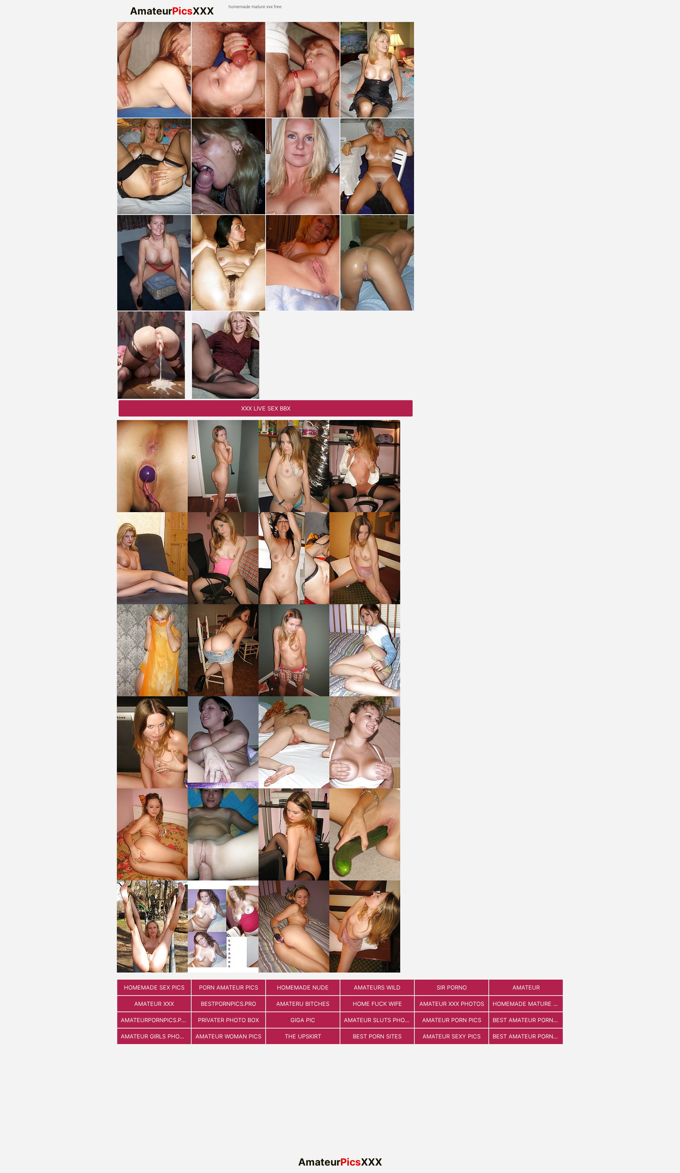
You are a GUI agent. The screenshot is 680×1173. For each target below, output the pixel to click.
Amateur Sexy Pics (452, 1036)
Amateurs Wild (377, 987)
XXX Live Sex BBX (265, 408)
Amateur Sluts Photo (378, 1020)
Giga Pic (302, 1020)
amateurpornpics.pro (155, 1020)
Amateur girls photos (156, 1036)
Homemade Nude (303, 987)
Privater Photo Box (228, 1020)
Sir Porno (452, 987)
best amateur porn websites (528, 1020)
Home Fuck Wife (377, 1003)
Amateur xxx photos (451, 1003)
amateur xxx (154, 1003)
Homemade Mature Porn (528, 1003)
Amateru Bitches (302, 1003)
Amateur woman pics (228, 1036)
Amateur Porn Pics (451, 1020)
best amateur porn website (528, 1036)
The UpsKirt (303, 1036)
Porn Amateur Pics (228, 987)
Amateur (526, 987)
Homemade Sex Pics (154, 987)
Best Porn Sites (377, 1036)
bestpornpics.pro (228, 1003)
